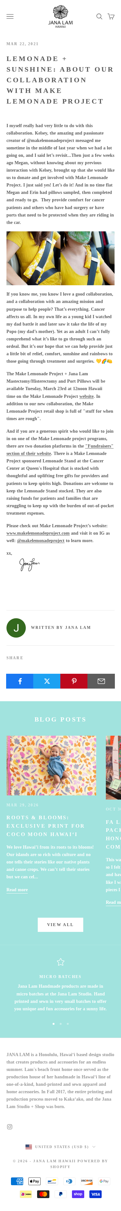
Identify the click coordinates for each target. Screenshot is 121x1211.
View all (60, 924)
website (86, 396)
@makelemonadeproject (41, 540)
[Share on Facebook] (19, 681)
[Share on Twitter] (47, 681)
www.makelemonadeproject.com (38, 533)
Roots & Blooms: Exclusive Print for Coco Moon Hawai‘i (45, 826)
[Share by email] (101, 681)
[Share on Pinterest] (74, 681)
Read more (17, 889)
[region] (60, 985)
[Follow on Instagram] (9, 1127)
